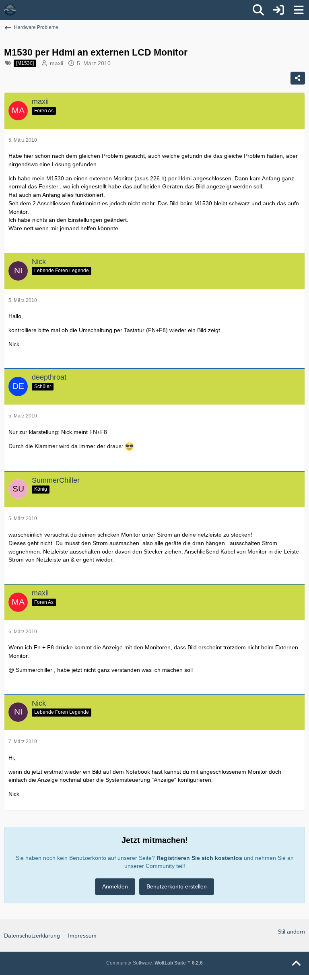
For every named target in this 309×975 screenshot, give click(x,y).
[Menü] (298, 10)
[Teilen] (297, 78)
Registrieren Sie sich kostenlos (199, 858)
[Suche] (258, 10)
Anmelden (115, 886)
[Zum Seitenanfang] (296, 963)
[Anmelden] (278, 10)
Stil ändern (291, 931)
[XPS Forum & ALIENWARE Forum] (10, 10)
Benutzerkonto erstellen (176, 886)
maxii (56, 63)
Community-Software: (154, 963)
